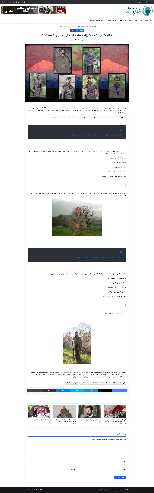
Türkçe (148, 2)
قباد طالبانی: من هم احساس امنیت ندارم (91, 420)
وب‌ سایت (73, 469)
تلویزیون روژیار (123, 20)
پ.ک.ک (122, 383)
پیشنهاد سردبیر (84, 26)
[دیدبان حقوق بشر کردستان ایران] (139, 10)
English (143, 2)
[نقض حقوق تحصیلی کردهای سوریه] (39, 411)
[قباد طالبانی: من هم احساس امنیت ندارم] (89, 411)
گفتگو (130, 20)
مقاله (135, 20)
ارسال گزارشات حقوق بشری (96, 20)
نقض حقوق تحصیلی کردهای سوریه (41, 420)
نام (125, 462)
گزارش (140, 20)
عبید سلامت (92, 383)
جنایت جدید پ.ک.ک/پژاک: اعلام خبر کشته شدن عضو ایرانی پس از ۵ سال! (97, 135)
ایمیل (124, 469)
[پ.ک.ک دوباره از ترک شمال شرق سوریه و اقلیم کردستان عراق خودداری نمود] (64, 411)
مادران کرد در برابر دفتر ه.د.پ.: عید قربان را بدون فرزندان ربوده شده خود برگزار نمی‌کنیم (115, 420)
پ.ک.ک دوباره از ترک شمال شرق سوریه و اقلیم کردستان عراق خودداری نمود (65, 420)
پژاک (114, 383)
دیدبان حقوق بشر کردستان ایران (105, 490)
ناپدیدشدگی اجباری (71, 383)
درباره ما (115, 20)
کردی (151, 2)
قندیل (82, 383)
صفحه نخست (148, 20)
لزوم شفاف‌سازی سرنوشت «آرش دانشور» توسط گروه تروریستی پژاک (99, 257)
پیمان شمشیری (104, 383)
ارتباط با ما (108, 20)
